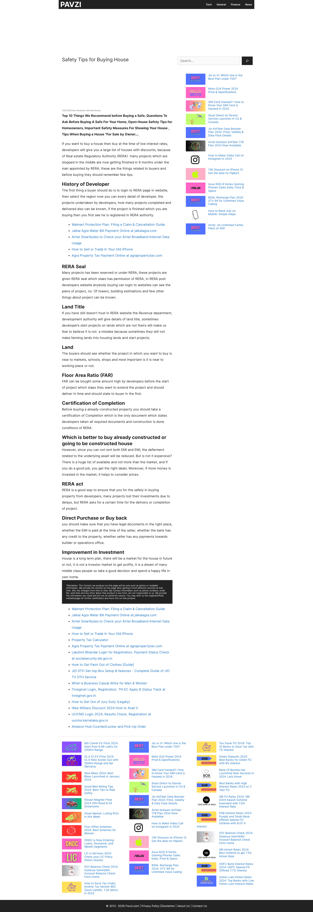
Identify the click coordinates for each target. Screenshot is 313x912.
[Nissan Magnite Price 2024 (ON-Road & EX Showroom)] (72, 804)
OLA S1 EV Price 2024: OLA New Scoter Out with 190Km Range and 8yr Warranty (101, 761)
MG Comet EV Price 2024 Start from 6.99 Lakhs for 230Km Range (101, 746)
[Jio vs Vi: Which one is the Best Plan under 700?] (195, 79)
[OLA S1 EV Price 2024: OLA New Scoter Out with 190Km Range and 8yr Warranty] (72, 761)
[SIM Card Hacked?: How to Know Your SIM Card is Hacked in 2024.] (195, 106)
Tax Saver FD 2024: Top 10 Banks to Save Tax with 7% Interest (236, 746)
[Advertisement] (156, 32)
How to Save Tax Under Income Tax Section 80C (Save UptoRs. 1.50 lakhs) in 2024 (101, 888)
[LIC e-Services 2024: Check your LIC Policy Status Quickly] (72, 857)
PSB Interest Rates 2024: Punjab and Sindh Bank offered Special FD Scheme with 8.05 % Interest (224, 819)
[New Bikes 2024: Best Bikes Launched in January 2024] (72, 777)
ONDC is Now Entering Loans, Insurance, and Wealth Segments (99, 843)
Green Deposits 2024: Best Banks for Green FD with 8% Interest (235, 760)
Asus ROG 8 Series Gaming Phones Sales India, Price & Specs (226, 187)
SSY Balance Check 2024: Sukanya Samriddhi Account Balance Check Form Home (101, 871)
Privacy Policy (150, 906)
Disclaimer (168, 906)
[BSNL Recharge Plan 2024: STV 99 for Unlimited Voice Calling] (195, 202)
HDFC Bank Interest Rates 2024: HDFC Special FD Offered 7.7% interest (236, 867)
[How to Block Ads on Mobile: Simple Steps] (195, 215)
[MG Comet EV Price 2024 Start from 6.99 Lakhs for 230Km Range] (72, 747)
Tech (209, 4)
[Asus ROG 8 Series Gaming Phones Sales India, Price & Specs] (195, 188)
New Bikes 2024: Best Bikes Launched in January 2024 (101, 776)
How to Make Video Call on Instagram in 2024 (226, 157)
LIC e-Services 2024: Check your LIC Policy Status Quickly (98, 857)
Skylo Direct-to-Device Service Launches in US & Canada (225, 119)
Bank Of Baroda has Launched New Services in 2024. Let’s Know (236, 773)
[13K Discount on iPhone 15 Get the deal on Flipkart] (195, 174)
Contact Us (199, 906)
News (248, 4)
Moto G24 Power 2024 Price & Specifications (223, 90)
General (221, 4)
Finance (235, 4)
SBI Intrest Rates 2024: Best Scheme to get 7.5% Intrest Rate (235, 853)
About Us (183, 906)
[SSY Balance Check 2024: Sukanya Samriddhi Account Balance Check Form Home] (72, 871)
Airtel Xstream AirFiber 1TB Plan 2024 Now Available (226, 143)
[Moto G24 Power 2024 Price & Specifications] (195, 93)
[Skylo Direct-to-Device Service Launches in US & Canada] (195, 119)
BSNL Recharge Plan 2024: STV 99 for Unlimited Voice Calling (226, 201)
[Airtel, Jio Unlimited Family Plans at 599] (195, 229)
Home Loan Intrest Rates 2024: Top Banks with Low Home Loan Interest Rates (236, 880)
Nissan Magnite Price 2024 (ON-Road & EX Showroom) (98, 803)
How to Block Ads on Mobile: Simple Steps (222, 212)
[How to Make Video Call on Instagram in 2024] (195, 160)
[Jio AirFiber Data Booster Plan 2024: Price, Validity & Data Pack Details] (195, 133)
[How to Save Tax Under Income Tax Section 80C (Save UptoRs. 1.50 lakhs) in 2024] (72, 887)
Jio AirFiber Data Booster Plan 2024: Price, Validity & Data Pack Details (226, 132)
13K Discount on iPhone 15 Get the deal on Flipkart (225, 171)
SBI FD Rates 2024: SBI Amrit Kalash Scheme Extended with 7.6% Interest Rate (234, 801)
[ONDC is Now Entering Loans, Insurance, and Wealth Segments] (72, 844)
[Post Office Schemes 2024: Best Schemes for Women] (72, 831)
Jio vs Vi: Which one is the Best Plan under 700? (225, 77)
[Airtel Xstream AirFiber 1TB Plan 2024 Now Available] (195, 146)
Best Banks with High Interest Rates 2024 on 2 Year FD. (235, 787)
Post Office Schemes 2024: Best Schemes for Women (100, 830)
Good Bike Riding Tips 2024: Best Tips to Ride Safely (99, 790)
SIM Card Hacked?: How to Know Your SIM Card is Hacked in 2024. (226, 105)
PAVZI (70, 4)
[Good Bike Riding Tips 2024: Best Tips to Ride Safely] (72, 791)
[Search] (247, 61)
